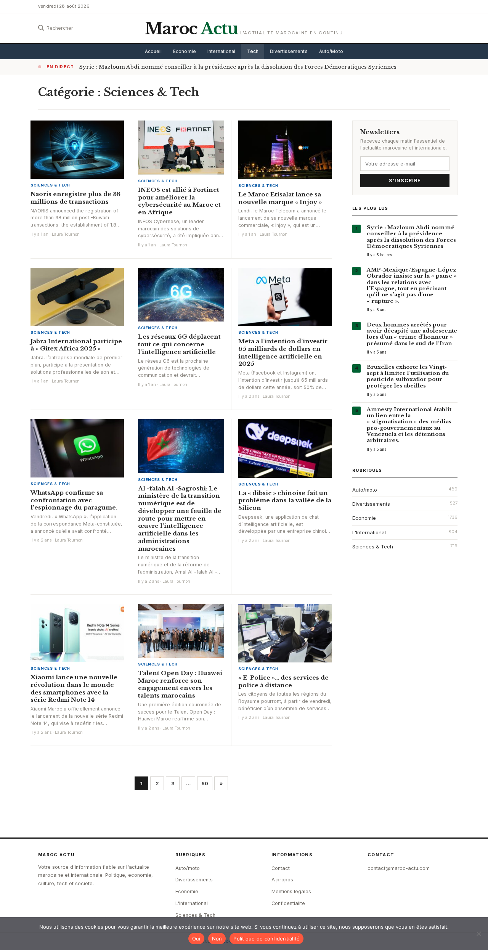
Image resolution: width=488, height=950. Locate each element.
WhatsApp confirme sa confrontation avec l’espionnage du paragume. (73, 500)
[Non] (478, 933)
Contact (280, 868)
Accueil (153, 51)
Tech (252, 51)
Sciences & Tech (50, 185)
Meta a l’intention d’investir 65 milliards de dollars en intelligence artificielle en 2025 (282, 352)
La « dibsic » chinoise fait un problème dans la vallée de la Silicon (284, 500)
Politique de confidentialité (266, 939)
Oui (196, 939)
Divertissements (289, 51)
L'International (369, 532)
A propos (282, 879)
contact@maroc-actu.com (399, 868)
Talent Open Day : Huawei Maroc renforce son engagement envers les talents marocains (180, 684)
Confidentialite (288, 903)
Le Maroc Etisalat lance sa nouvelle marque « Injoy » (280, 198)
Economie (184, 51)
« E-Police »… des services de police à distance (283, 681)
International (221, 51)
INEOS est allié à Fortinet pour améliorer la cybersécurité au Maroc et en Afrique (179, 201)
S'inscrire (405, 180)
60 (204, 783)
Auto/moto (364, 490)
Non (217, 939)
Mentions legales (291, 891)
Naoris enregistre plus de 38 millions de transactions (75, 197)
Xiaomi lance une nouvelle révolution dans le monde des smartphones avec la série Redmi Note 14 (73, 688)
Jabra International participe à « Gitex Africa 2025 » (76, 345)
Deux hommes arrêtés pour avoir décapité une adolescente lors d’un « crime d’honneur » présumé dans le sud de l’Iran (412, 334)
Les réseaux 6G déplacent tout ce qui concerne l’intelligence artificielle (179, 344)
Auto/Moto (331, 51)
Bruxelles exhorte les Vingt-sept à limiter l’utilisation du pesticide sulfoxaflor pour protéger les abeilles (408, 376)
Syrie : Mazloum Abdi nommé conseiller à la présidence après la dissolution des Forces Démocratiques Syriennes (237, 67)
